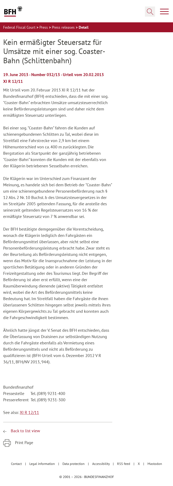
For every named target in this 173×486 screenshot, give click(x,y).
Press (44, 27)
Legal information (42, 464)
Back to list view (25, 431)
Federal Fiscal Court (19, 27)
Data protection (73, 464)
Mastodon (154, 464)
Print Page (23, 442)
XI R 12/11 (29, 412)
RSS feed (124, 464)
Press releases (64, 27)
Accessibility (101, 464)
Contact (17, 464)
